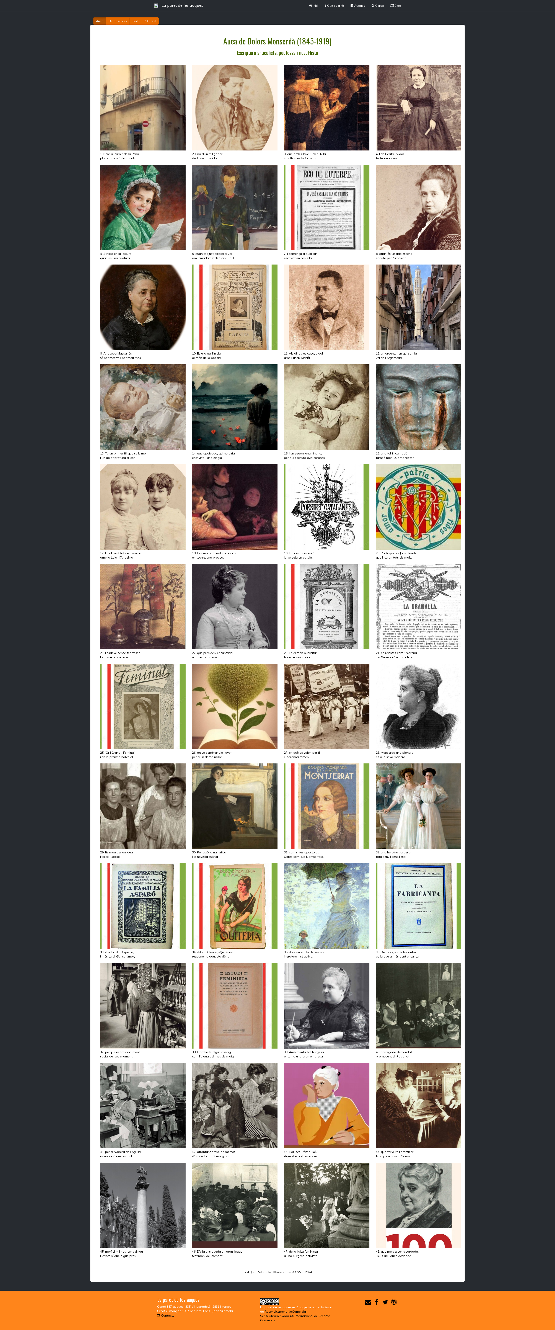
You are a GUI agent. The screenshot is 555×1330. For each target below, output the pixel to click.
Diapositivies (118, 21)
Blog (397, 6)
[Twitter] (385, 1303)
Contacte (167, 1315)
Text (135, 21)
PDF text (150, 21)
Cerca (379, 6)
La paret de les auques (182, 5)
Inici (315, 6)
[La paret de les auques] (156, 5)
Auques (359, 6)
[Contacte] (368, 1303)
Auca (99, 21)
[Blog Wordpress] (394, 1303)
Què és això (335, 6)
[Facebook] (376, 1303)
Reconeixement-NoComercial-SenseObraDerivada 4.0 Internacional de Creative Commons (295, 1316)
